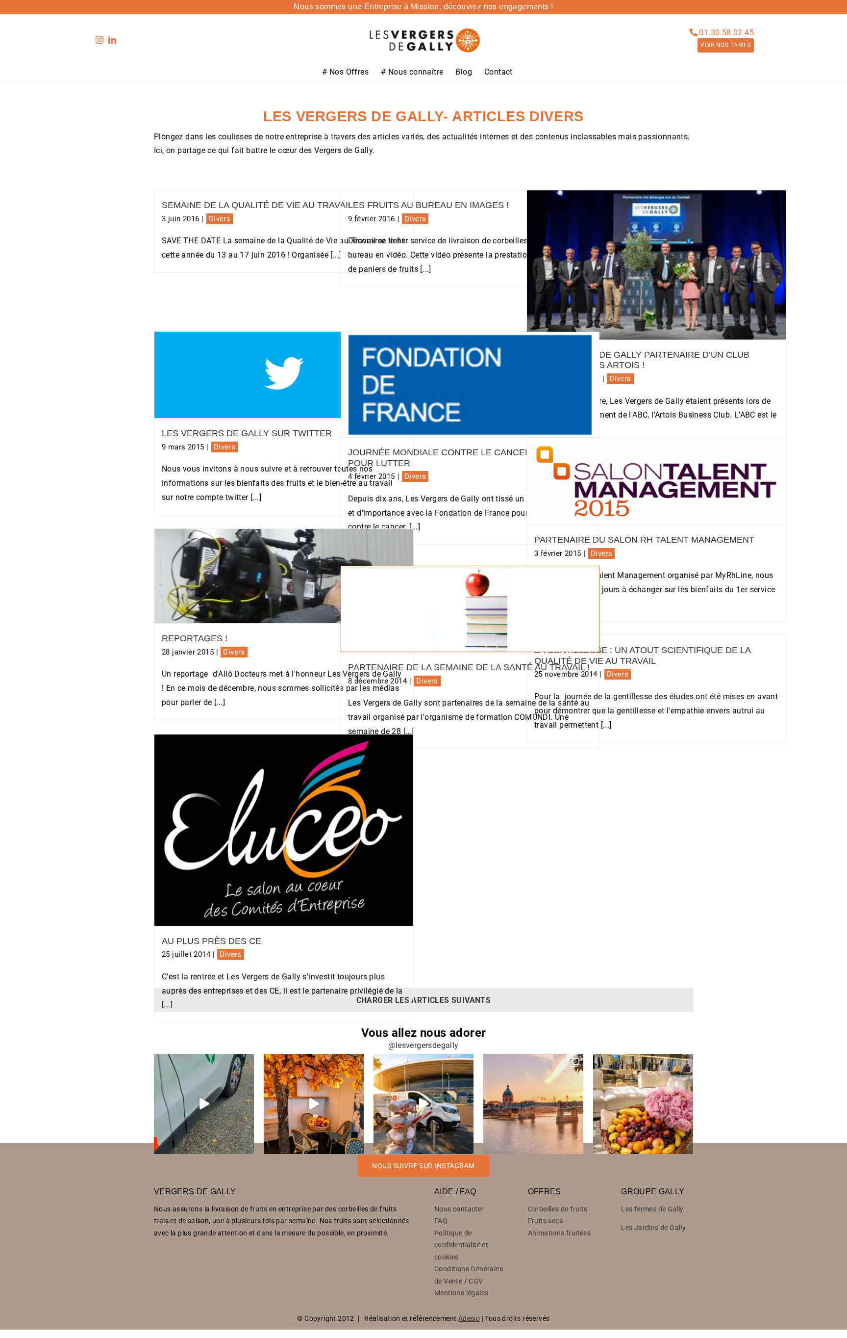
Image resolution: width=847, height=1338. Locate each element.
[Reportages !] (283, 576)
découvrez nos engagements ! (498, 6)
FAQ (441, 1221)
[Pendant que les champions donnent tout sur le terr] (423, 1104)
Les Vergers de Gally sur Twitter (247, 433)
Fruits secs (545, 1221)
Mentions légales (461, 1293)
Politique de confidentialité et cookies (461, 1245)
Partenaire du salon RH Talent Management (644, 540)
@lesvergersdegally (423, 1045)
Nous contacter (459, 1209)
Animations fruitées (559, 1233)
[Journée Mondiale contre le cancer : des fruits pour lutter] (470, 384)
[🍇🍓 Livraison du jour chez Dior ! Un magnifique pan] (643, 1104)
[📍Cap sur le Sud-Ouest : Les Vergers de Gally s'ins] (533, 1104)
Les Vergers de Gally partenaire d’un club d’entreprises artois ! (641, 360)
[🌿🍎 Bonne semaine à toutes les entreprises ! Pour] (204, 1104)
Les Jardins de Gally (653, 1228)
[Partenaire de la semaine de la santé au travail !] (470, 609)
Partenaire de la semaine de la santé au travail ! (469, 667)
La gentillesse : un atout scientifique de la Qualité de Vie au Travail (642, 655)
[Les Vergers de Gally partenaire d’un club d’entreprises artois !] (656, 265)
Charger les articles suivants (423, 1000)
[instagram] (99, 40)
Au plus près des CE (211, 941)
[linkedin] (112, 40)
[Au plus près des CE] (283, 830)
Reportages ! (194, 638)
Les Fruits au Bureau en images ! (428, 205)
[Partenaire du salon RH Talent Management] (656, 481)
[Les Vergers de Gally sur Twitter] (283, 375)
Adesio (469, 1318)
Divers (219, 218)
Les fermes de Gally (652, 1209)
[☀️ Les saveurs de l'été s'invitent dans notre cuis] (314, 1104)
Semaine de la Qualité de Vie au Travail (257, 205)
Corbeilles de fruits (558, 1209)
